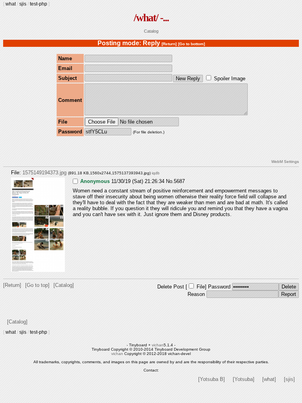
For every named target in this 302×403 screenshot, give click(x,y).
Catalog (151, 31)
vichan (158, 345)
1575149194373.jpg (44, 173)
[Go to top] (37, 285)
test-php (38, 4)
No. (170, 181)
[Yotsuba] (243, 379)
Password (219, 287)
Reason (196, 294)
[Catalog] (63, 285)
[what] (269, 379)
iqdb (156, 173)
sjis (22, 4)
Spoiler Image (229, 78)
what (11, 4)
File (201, 287)
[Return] (169, 44)
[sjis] (289, 379)
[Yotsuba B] (211, 379)
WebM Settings (285, 161)
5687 (179, 181)
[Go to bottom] (191, 44)
